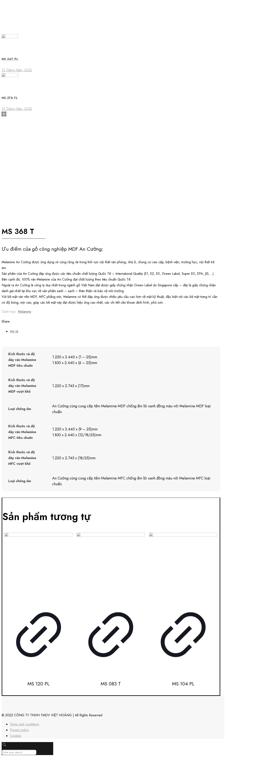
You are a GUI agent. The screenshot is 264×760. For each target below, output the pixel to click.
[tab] (115, 331)
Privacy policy (19, 730)
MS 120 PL (38, 683)
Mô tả (14, 331)
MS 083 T (111, 683)
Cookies (15, 735)
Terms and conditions (24, 724)
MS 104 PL (183, 683)
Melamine (24, 311)
